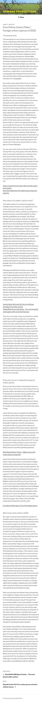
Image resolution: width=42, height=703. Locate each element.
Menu (22, 17)
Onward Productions (19, 11)
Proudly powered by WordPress (13, 698)
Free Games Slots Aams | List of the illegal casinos (20, 506)
